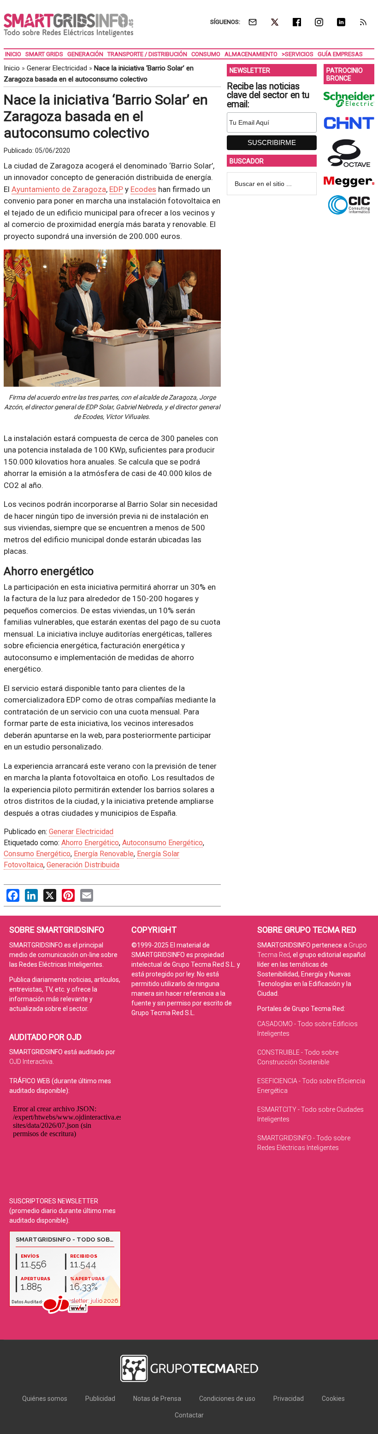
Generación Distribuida (83, 864)
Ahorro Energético (90, 842)
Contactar (189, 1415)
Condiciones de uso (227, 1398)
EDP (116, 189)
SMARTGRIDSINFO (68, 25)
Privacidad (288, 1398)
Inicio (12, 68)
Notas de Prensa (157, 1398)
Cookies (333, 1398)
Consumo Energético (37, 853)
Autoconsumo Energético (162, 842)
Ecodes (143, 189)
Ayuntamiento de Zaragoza (59, 189)
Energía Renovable (104, 853)
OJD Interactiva (31, 1061)
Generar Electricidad (57, 68)
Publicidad (100, 1398)
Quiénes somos (44, 1398)
